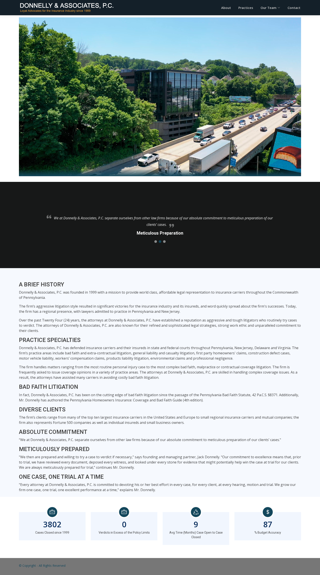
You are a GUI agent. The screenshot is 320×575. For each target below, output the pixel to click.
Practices (245, 7)
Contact (294, 7)
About (226, 7)
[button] (155, 241)
